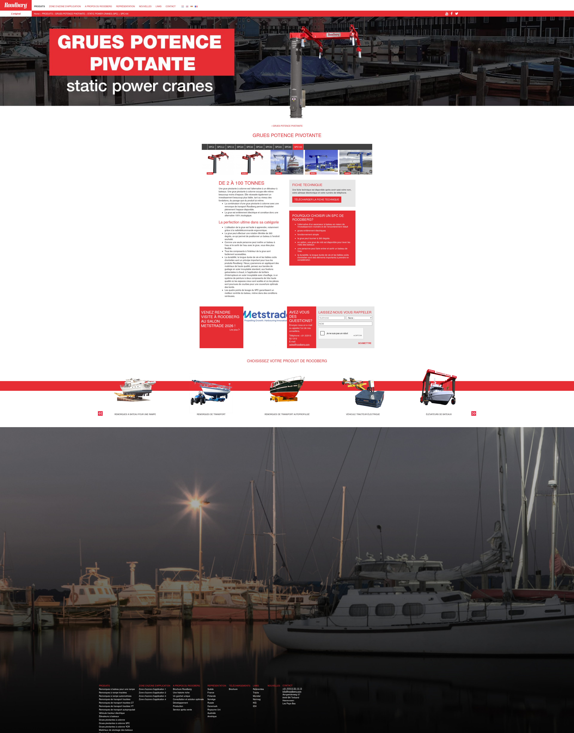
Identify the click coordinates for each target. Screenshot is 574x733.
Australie (211, 712)
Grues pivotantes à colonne (112, 719)
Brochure (233, 689)
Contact (171, 6)
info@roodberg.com (292, 691)
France (210, 692)
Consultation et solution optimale (188, 699)
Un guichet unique (181, 695)
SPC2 (211, 146)
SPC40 (259, 146)
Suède (210, 689)
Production (178, 706)
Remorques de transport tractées (114, 699)
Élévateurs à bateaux (109, 716)
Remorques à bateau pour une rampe (117, 689)
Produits (104, 685)
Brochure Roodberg (182, 689)
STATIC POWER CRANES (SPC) (102, 13)
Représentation (216, 685)
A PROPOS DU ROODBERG (98, 6)
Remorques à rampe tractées (113, 692)
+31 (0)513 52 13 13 (292, 688)
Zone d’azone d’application (154, 685)
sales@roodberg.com (299, 344)
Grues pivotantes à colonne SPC (114, 723)
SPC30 (249, 146)
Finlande (211, 695)
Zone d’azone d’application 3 (152, 695)
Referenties (258, 689)
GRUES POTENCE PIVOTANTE (70, 13)
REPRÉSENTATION (125, 6)
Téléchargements (239, 685)
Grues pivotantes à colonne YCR (114, 726)
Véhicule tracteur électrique (112, 712)
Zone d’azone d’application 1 (152, 689)
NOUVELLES (145, 6)
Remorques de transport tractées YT (116, 706)
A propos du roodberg (186, 685)
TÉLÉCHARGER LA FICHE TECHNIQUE (316, 199)
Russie (210, 702)
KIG (255, 702)
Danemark (212, 706)
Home (37, 13)
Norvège (211, 699)
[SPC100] (183, 6)
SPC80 (288, 146)
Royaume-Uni (213, 709)
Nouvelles (274, 685)
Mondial (256, 695)
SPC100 (298, 146)
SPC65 (278, 146)
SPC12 (230, 146)
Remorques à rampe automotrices (115, 695)
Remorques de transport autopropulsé (117, 709)
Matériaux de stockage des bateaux (116, 729)
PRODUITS (39, 6)
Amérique (212, 716)
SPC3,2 (220, 146)
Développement (180, 702)
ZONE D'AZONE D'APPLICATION (65, 6)
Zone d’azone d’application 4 (152, 699)
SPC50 (269, 146)
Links (158, 6)
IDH (255, 706)
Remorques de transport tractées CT (116, 702)
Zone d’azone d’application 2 (152, 692)
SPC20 (240, 146)
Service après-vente (182, 709)
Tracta (256, 692)
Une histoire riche (181, 692)
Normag (257, 699)
